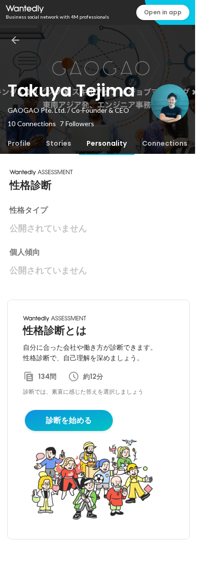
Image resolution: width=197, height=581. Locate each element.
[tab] (19, 143)
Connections (164, 143)
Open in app (163, 12)
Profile (19, 143)
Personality (107, 143)
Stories (58, 143)
